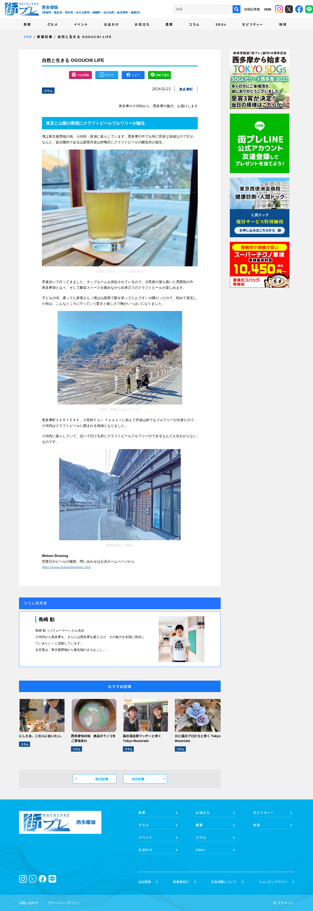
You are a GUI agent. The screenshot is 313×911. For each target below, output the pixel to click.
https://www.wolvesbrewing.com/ (66, 567)
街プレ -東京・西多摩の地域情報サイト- (22, 9)
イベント (81, 24)
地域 (283, 24)
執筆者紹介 (181, 881)
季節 (27, 24)
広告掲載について (224, 881)
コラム (194, 24)
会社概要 (144, 881)
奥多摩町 (186, 89)
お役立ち (142, 24)
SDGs (221, 24)
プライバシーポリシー (64, 902)
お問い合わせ (28, 902)
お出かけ (111, 24)
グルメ (52, 24)
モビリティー (252, 24)
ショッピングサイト (273, 881)
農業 (169, 24)
